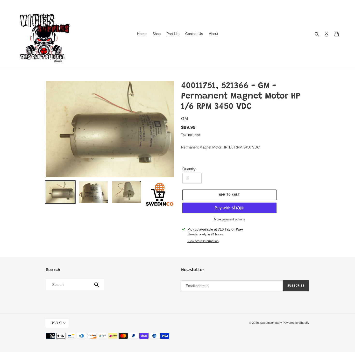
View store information (203, 241)
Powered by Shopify (296, 322)
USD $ (55, 323)
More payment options (229, 219)
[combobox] (75, 284)
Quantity (189, 169)
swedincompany (271, 322)
